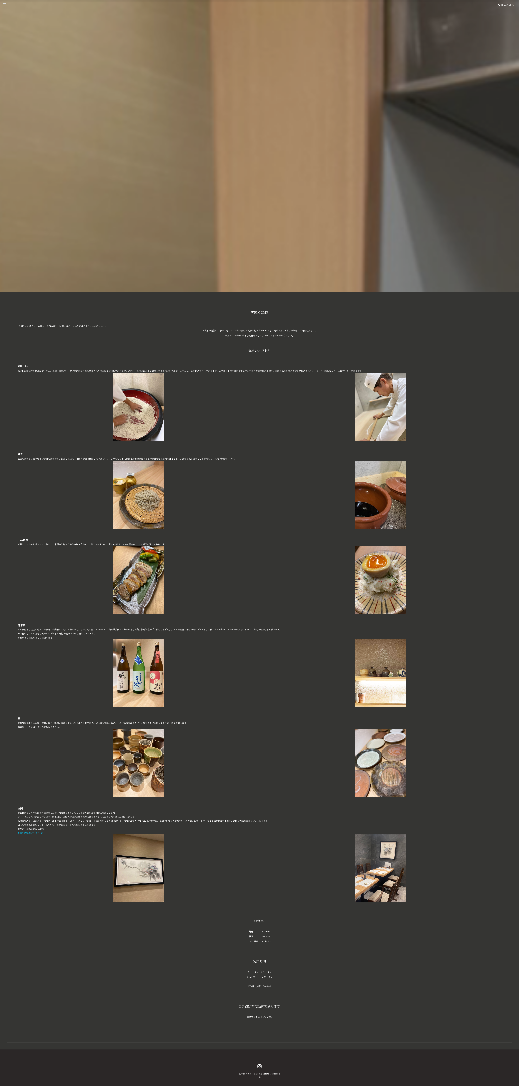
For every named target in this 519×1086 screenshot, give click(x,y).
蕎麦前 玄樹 (251, 1074)
